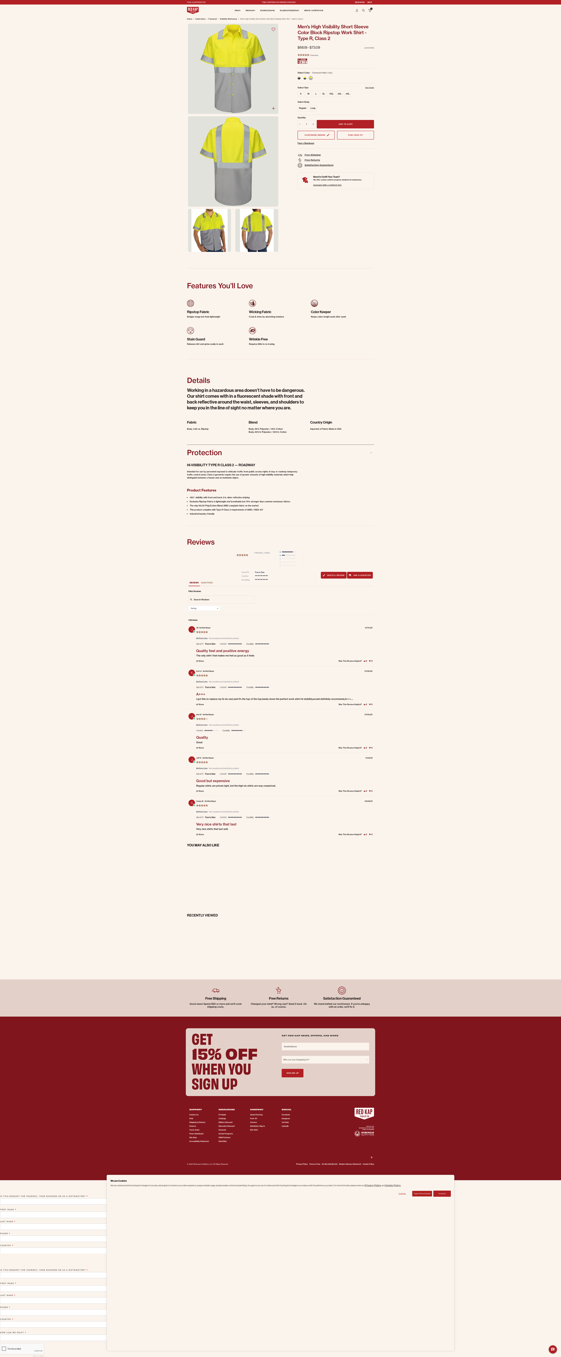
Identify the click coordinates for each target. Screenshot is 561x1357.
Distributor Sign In (257, 1126)
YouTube (285, 1122)
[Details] (273, 108)
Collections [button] (267, 10)
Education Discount (227, 1126)
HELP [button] (369, 2)
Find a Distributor (306, 143)
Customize (402, 1193)
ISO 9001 (254, 1130)
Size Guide (369, 87)
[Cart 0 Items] (369, 11)
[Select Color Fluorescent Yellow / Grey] (310, 78)
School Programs (226, 1134)
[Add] (313, 124)
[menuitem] (237, 10)
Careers (253, 1122)
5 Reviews (314, 55)
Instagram (286, 1118)
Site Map (193, 1137)
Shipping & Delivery (197, 1122)
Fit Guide (222, 1115)
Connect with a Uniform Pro (327, 185)
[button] (357, 10)
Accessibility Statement (199, 1141)
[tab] (333, 575)
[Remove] (299, 124)
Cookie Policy (368, 1164)
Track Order (194, 1130)
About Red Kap (256, 1115)
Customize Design (315, 135)
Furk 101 (253, 1118)
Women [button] (250, 10)
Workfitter (223, 1141)
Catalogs (222, 1118)
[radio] (288, 552)
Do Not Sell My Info (329, 1164)
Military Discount (225, 1122)
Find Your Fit (355, 135)
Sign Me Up (292, 1073)
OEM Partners (224, 1137)
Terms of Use (314, 1164)
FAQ (191, 1118)
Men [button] (237, 10)
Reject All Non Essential (422, 1193)
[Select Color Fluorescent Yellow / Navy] (304, 78)
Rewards (222, 1130)
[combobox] (204, 608)
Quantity (302, 117)
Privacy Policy (302, 1164)
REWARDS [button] (360, 2)
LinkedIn (285, 1126)
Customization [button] (289, 10)
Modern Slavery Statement (350, 1164)
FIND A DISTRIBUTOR (196, 2)
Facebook (286, 1115)
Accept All (442, 1193)
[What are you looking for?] (364, 10)
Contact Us (194, 1115)
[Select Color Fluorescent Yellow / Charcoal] (300, 78)
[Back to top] (371, 1155)
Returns (192, 1126)
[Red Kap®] (193, 10)
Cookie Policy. (393, 1185)
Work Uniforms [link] (313, 10)
